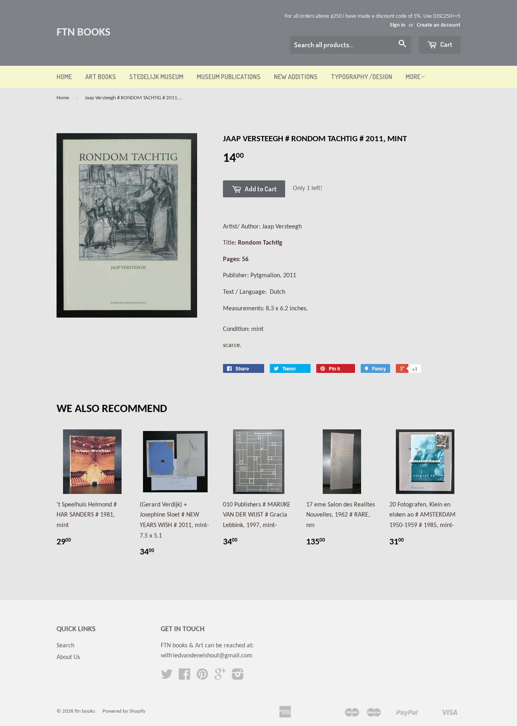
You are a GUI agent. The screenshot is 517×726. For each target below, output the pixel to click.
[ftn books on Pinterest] (202, 677)
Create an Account (438, 25)
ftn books (83, 32)
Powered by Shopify (124, 711)
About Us (68, 657)
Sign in (398, 25)
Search (65, 645)
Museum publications (229, 77)
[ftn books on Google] (220, 677)
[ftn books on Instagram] (238, 677)
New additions (295, 77)
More (413, 77)
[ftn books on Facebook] (185, 677)
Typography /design (361, 77)
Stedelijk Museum (156, 77)
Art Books (100, 77)
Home (64, 77)
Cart (445, 44)
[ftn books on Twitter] (167, 677)
